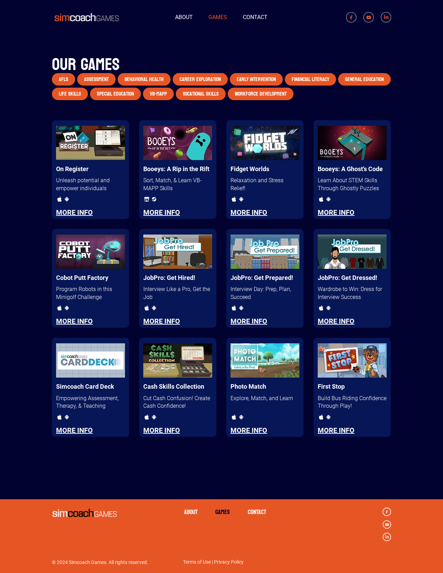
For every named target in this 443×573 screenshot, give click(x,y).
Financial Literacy (310, 79)
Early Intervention (256, 79)
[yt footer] (386, 524)
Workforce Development (261, 94)
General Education (364, 79)
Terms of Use (197, 562)
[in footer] (386, 536)
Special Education (115, 94)
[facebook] (351, 17)
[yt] (368, 17)
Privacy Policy (229, 562)
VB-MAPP (158, 94)
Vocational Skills (201, 94)
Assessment (96, 79)
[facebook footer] (386, 512)
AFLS (63, 79)
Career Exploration (200, 79)
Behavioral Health (144, 79)
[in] (386, 17)
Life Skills (70, 94)
